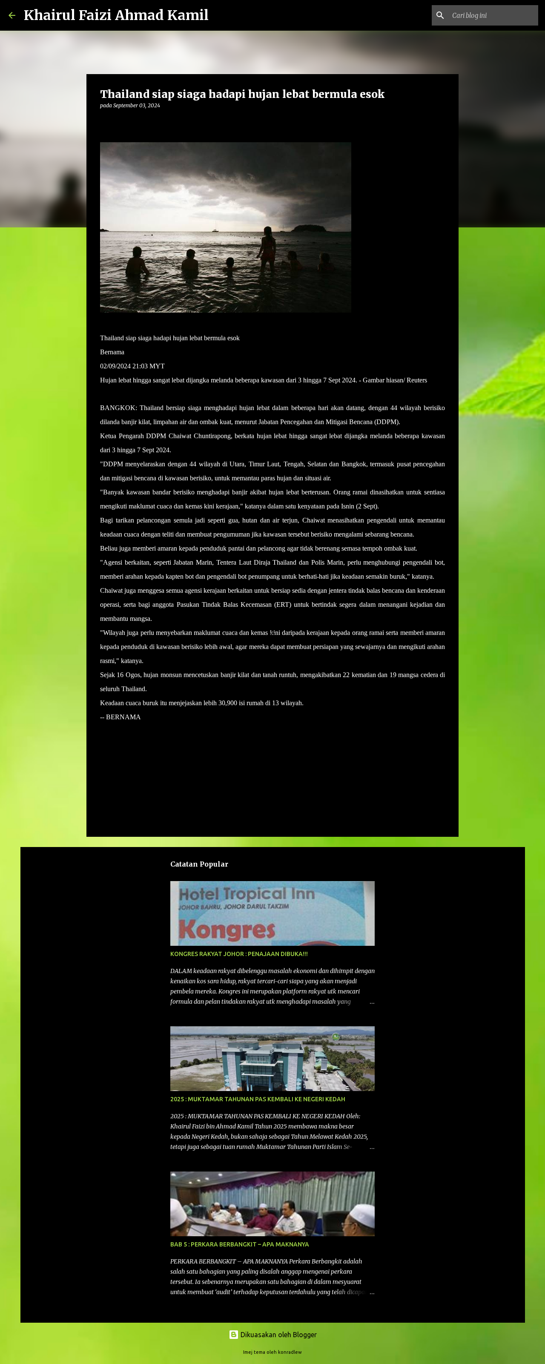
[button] (105, 123)
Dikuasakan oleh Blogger (278, 1334)
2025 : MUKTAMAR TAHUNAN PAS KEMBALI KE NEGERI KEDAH (257, 1099)
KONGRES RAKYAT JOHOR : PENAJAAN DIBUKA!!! (239, 953)
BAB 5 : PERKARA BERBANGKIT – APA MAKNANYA (239, 1244)
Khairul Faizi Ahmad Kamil (116, 15)
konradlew (290, 1352)
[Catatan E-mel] (105, 732)
